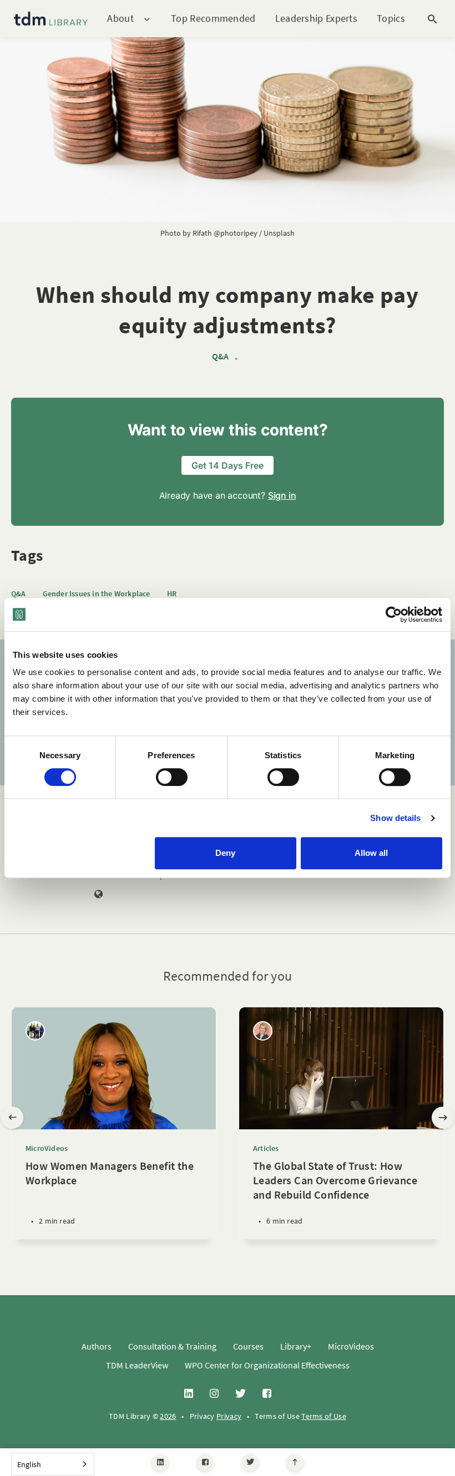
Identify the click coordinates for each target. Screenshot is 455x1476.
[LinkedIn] (160, 1462)
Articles (266, 1148)
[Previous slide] (12, 1118)
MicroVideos (47, 1148)
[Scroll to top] (295, 1462)
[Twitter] (250, 1462)
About (120, 18)
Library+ (295, 1346)
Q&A (220, 356)
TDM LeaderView (137, 1365)
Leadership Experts (316, 18)
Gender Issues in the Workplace (96, 593)
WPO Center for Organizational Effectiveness (267, 1365)
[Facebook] (205, 1462)
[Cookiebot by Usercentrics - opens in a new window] (393, 614)
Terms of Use (323, 1416)
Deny (225, 853)
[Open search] (432, 19)
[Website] (98, 894)
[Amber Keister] (262, 1031)
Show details (395, 818)
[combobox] (52, 1464)
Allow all (371, 853)
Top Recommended (213, 18)
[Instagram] (214, 1394)
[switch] (172, 777)
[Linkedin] (188, 1394)
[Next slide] (443, 1118)
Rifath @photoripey (225, 233)
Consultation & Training (172, 1346)
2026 (168, 1416)
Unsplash (279, 233)
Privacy (228, 1416)
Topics (391, 18)
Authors (97, 1346)
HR (171, 593)
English (29, 1464)
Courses (248, 1346)
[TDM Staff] (35, 1031)
